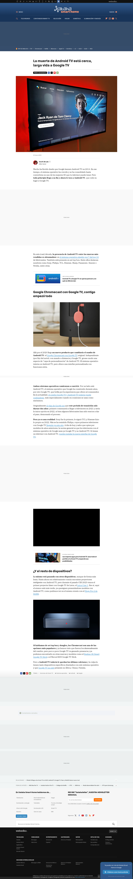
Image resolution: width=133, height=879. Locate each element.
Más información (80, 877)
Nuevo (111, 12)
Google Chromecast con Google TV (62, 355)
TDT (31, 48)
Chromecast (38, 48)
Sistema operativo (61, 673)
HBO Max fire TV (33, 785)
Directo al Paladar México (66, 863)
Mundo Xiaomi (20, 851)
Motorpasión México (79, 863)
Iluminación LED (38, 808)
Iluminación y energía (22, 803)
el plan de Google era (55, 405)
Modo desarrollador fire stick (91, 785)
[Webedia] (21, 831)
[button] (44, 162)
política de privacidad (92, 804)
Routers (18, 811)
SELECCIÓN (57, 18)
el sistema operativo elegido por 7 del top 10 (79, 257)
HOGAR (67, 18)
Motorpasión (79, 840)
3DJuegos (34, 840)
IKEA (91, 48)
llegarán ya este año (55, 425)
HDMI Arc (77, 785)
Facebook (49, 73)
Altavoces (53, 48)
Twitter (116, 18)
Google (80, 673)
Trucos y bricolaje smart (56, 804)
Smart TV (54, 808)
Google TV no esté (46, 668)
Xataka (18, 840)
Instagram (110, 18)
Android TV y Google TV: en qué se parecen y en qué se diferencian (79, 280)
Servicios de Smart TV (46, 673)
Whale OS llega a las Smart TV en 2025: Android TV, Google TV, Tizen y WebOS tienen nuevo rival (53, 780)
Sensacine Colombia (49, 865)
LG (75, 48)
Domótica (69, 48)
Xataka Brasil (20, 865)
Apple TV (61, 48)
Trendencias (94, 840)
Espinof (48, 842)
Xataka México (20, 862)
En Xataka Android (69, 276)
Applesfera (19, 845)
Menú (21, 12)
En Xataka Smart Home (68, 554)
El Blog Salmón (109, 840)
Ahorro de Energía (21, 808)
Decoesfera (94, 842)
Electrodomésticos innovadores (39, 798)
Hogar (53, 798)
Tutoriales (37, 803)
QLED (85, 48)
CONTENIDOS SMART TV (42, 18)
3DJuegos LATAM (36, 862)
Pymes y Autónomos (108, 843)
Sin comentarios (41, 73)
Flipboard (106, 18)
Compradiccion (95, 845)
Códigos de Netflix (61, 785)
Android (72, 673)
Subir (112, 831)
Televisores (19, 798)
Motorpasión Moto (81, 842)
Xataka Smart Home (66, 9)
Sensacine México (51, 862)
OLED (80, 48)
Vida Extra (34, 842)
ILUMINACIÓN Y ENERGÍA (92, 18)
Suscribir (98, 800)
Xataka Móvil (20, 842)
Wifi (52, 811)
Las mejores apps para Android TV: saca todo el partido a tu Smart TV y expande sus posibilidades (79, 559)
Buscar (113, 824)
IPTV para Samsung (107, 785)
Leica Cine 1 (82, 585)
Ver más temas (21, 816)
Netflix (46, 48)
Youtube (113, 18)
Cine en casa (37, 811)
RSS (89, 815)
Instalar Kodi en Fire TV (47, 785)
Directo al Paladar (66, 840)
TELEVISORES (25, 18)
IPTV (70, 785)
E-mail (57, 73)
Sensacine (49, 840)
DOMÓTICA (77, 18)
